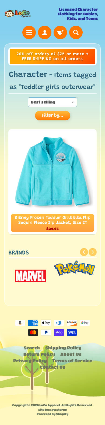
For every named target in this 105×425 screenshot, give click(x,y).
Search (32, 347)
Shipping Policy (63, 347)
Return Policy (39, 354)
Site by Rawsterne (52, 409)
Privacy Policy (30, 360)
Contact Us (52, 366)
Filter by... (52, 115)
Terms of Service (72, 360)
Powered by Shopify (52, 414)
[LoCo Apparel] (28, 13)
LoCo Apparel (49, 405)
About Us (71, 354)
